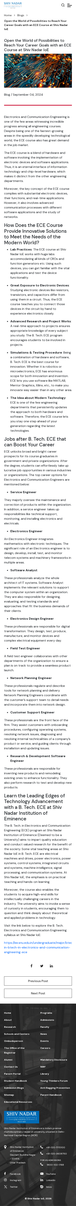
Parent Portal (12, 1073)
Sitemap (9, 1094)
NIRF (43, 1066)
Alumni (8, 1059)
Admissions (47, 1019)
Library (44, 1073)
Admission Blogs (14, 1087)
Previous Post (38, 981)
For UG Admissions (50, 1160)
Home (8, 15)
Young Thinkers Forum (54, 1080)
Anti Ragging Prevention (55, 1087)
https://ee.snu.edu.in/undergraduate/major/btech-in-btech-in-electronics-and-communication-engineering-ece (40, 947)
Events (44, 1041)
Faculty (44, 1027)
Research (10, 1027)
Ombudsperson (13, 1041)
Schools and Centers (16, 1034)
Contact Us (11, 1066)
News (43, 1034)
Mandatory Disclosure (53, 1059)
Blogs (20, 15)
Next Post (38, 993)
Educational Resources (18, 1101)
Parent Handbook (51, 1094)
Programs (46, 1012)
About (8, 1019)
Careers (45, 1048)
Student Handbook (15, 1080)
